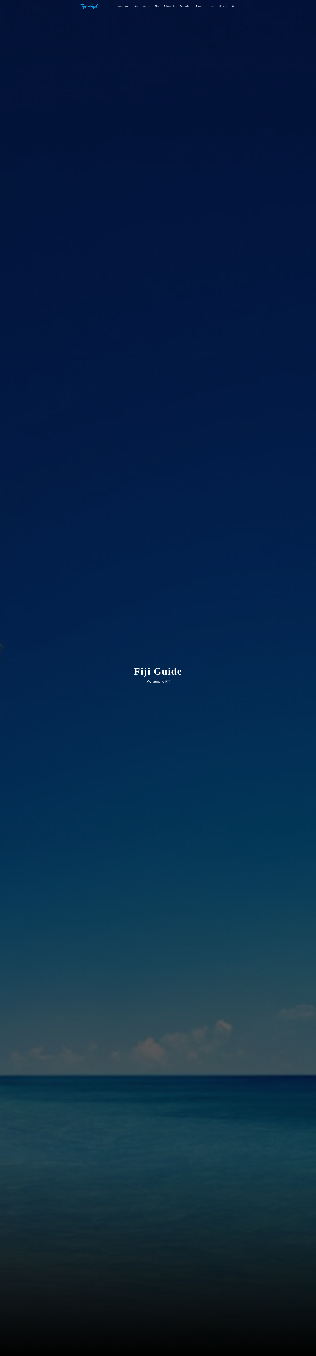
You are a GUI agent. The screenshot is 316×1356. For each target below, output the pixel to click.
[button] (233, 6)
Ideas (211, 6)
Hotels (135, 6)
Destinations (185, 6)
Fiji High (88, 6)
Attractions (123, 6)
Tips (157, 6)
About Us (223, 6)
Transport (200, 6)
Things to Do (169, 6)
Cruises (146, 6)
